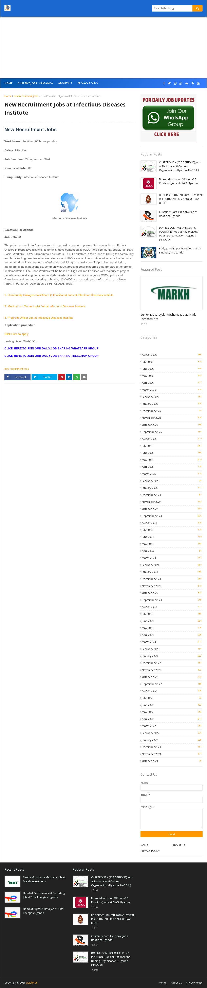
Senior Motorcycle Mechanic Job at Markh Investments (168, 316)
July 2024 (172, 530)
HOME (144, 845)
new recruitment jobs (26, 96)
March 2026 (172, 390)
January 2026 (172, 404)
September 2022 (172, 684)
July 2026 (172, 362)
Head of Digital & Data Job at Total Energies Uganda (43, 911)
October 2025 (172, 425)
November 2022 (172, 670)
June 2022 (172, 705)
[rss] (192, 83)
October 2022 (172, 677)
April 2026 (172, 382)
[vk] (186, 83)
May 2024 (172, 544)
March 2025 (172, 474)
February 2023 (172, 649)
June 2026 (172, 368)
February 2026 (172, 397)
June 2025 (172, 453)
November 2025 (172, 417)
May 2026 (172, 376)
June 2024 (172, 537)
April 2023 (172, 635)
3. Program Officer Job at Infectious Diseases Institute (38, 317)
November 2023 (172, 586)
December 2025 (172, 411)
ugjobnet (31, 982)
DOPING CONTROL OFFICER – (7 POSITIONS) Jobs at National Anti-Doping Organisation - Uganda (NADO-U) (179, 233)
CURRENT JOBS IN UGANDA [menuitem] (35, 83)
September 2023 (172, 600)
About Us (176, 982)
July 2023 (172, 614)
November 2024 (172, 502)
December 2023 (172, 579)
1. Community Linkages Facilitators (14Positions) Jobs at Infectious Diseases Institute (59, 295)
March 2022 (172, 726)
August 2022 (172, 691)
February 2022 (172, 733)
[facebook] (164, 83)
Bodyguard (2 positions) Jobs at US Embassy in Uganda (180, 250)
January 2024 (172, 572)
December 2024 (172, 495)
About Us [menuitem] (65, 83)
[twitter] (169, 83)
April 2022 (172, 719)
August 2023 (172, 607)
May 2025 (172, 460)
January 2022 (172, 740)
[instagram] (175, 83)
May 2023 (172, 628)
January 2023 (172, 656)
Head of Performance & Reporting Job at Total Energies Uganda (44, 895)
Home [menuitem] (8, 83)
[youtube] (198, 83)
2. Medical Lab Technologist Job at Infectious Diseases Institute (44, 306)
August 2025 (172, 439)
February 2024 (172, 565)
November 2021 (172, 754)
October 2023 (172, 593)
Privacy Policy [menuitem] (87, 83)
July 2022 (172, 698)
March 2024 (172, 558)
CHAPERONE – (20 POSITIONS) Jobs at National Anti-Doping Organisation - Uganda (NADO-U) (180, 166)
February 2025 (172, 481)
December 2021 (172, 747)
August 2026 (172, 355)
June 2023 (172, 621)
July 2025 (172, 446)
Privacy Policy (194, 982)
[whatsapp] (180, 83)
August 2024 (172, 523)
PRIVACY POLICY (150, 851)
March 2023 (172, 642)
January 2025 (172, 488)
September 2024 (172, 516)
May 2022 (172, 712)
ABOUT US (179, 845)
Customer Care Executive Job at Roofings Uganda (178, 214)
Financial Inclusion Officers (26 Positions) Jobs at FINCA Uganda (178, 181)
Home (8, 96)
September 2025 (172, 432)
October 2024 (172, 509)
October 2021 (172, 761)
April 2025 (172, 466)
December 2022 (172, 663)
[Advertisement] (103, 48)
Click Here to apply (16, 333)
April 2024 (172, 551)
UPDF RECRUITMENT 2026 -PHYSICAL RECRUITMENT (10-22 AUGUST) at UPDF (180, 199)
